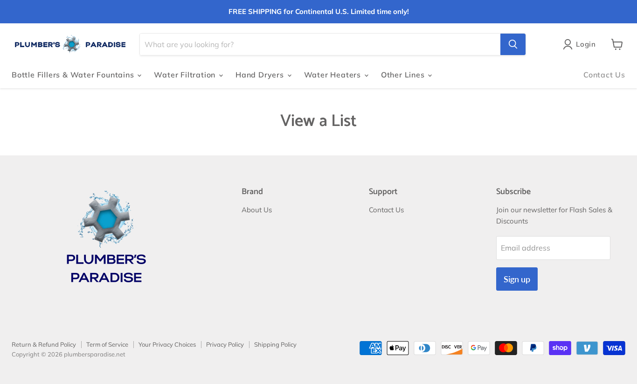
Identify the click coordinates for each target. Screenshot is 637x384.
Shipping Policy (275, 344)
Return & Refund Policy (44, 344)
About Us (257, 209)
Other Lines (404, 74)
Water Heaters (333, 74)
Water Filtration (186, 74)
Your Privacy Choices (167, 344)
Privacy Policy (225, 344)
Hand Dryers (260, 74)
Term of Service (107, 344)
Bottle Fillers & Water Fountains (74, 74)
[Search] (513, 44)
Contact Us (604, 74)
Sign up (517, 279)
